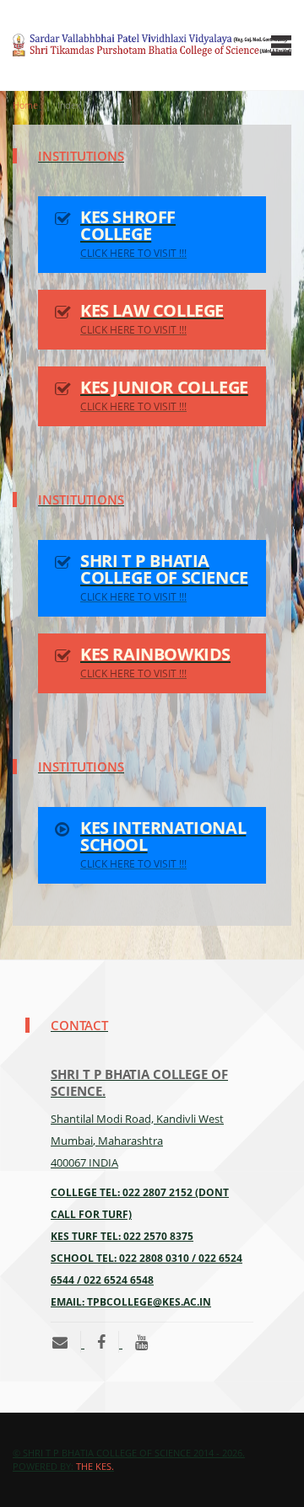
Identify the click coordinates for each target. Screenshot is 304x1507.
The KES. (95, 1466)
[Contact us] (66, 1342)
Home (25, 105)
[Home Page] (152, 45)
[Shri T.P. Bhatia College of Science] (101, 1342)
